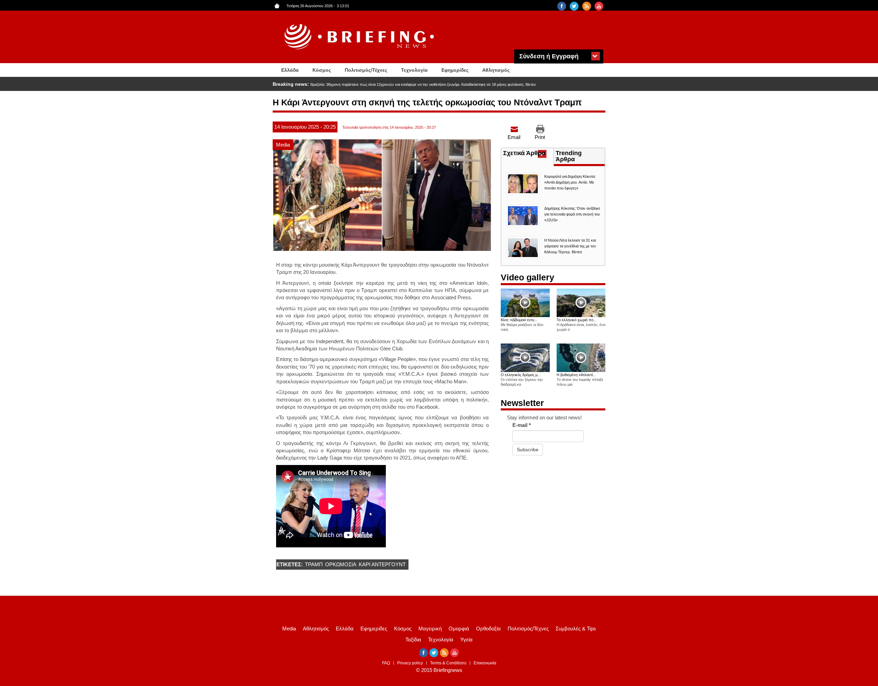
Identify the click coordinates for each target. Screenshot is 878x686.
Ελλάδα (290, 70)
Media (283, 145)
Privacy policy (410, 663)
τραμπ (314, 564)
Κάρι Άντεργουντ (382, 564)
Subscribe (527, 449)
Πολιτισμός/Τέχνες (366, 70)
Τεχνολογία (414, 70)
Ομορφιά (459, 628)
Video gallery (527, 277)
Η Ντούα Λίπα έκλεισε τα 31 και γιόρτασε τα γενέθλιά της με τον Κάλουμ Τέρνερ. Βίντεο (570, 246)
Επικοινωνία (485, 663)
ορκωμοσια (340, 564)
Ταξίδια (413, 639)
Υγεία (466, 639)
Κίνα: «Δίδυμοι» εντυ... (519, 320)
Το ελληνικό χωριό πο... (576, 320)
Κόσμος (321, 70)
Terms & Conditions (448, 663)
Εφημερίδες (454, 70)
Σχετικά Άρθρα (528, 154)
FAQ (386, 663)
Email (514, 137)
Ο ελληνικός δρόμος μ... (521, 375)
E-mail (521, 425)
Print (540, 137)
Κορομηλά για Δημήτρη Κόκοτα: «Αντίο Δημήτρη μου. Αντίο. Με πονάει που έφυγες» (570, 182)
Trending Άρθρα (569, 156)
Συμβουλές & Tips (576, 628)
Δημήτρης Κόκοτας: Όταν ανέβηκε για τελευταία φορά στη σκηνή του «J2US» (572, 214)
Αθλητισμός (496, 70)
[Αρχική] (360, 37)
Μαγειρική (430, 628)
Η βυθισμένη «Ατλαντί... (576, 375)
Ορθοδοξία (488, 628)
